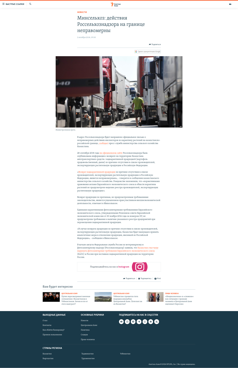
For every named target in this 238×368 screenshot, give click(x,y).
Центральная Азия (69, 294)
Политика (85, 330)
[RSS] (156, 321)
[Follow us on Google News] (150, 321)
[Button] (155, 44)
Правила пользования (52, 335)
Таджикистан (87, 354)
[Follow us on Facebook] (133, 321)
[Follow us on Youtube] (121, 321)
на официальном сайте (111, 153)
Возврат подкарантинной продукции (96, 172)
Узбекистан (125, 354)
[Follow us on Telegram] (139, 321)
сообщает (103, 143)
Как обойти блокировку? (53, 330)
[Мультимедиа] (230, 4)
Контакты (47, 325)
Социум (84, 335)
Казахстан (47, 354)
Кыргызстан (48, 359)
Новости (82, 12)
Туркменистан (88, 359)
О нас (45, 321)
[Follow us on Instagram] (127, 321)
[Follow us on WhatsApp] (145, 321)
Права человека (172, 294)
